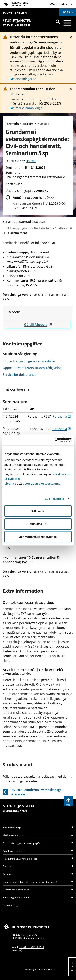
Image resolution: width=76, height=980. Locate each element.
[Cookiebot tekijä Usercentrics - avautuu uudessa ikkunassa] (55, 440)
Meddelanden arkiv (13, 835)
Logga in (67, 12)
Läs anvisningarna (23, 79)
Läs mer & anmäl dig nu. (27, 108)
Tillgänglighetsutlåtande (16, 897)
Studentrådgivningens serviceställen (29, 361)
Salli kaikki (38, 511)
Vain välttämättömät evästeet (38, 536)
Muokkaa (36, 523)
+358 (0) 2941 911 (31, 947)
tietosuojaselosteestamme (41, 483)
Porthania (61, 416)
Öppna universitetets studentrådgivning (32, 368)
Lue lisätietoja (54, 498)
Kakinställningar (11, 905)
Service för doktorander (20, 374)
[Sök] (58, 22)
